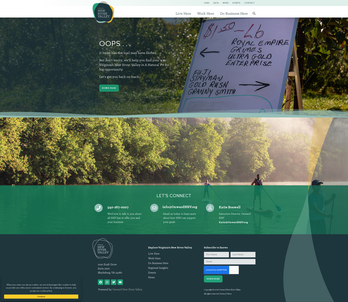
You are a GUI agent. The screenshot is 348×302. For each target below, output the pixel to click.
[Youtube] (120, 282)
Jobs (207, 3)
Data (216, 3)
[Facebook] (100, 282)
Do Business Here (234, 14)
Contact (249, 3)
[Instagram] (107, 282)
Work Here (205, 14)
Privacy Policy (225, 294)
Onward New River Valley (127, 289)
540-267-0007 (118, 207)
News (226, 3)
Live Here (183, 14)
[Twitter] (113, 282)
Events (237, 3)
